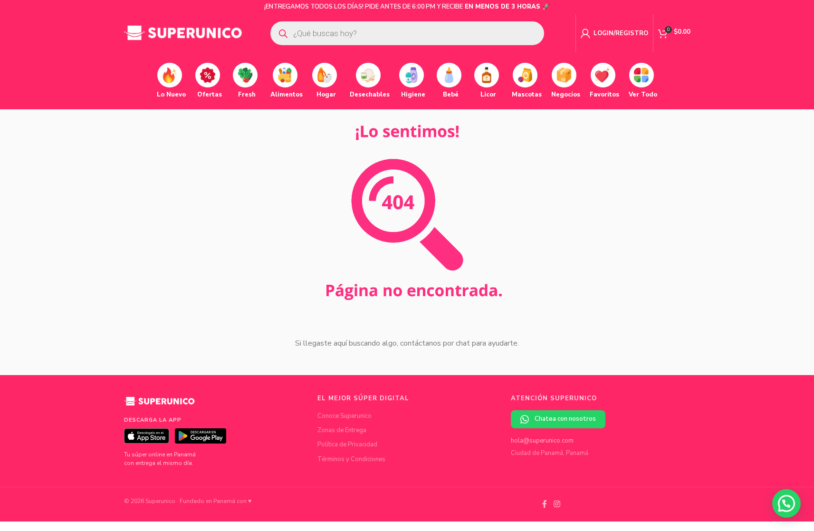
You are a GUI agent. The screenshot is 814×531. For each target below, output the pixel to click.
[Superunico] (159, 404)
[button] (786, 503)
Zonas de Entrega (341, 430)
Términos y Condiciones (351, 459)
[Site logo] (183, 33)
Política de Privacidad (347, 444)
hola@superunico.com (542, 440)
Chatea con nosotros (565, 419)
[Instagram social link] (556, 504)
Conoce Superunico (344, 416)
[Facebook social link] (544, 504)
